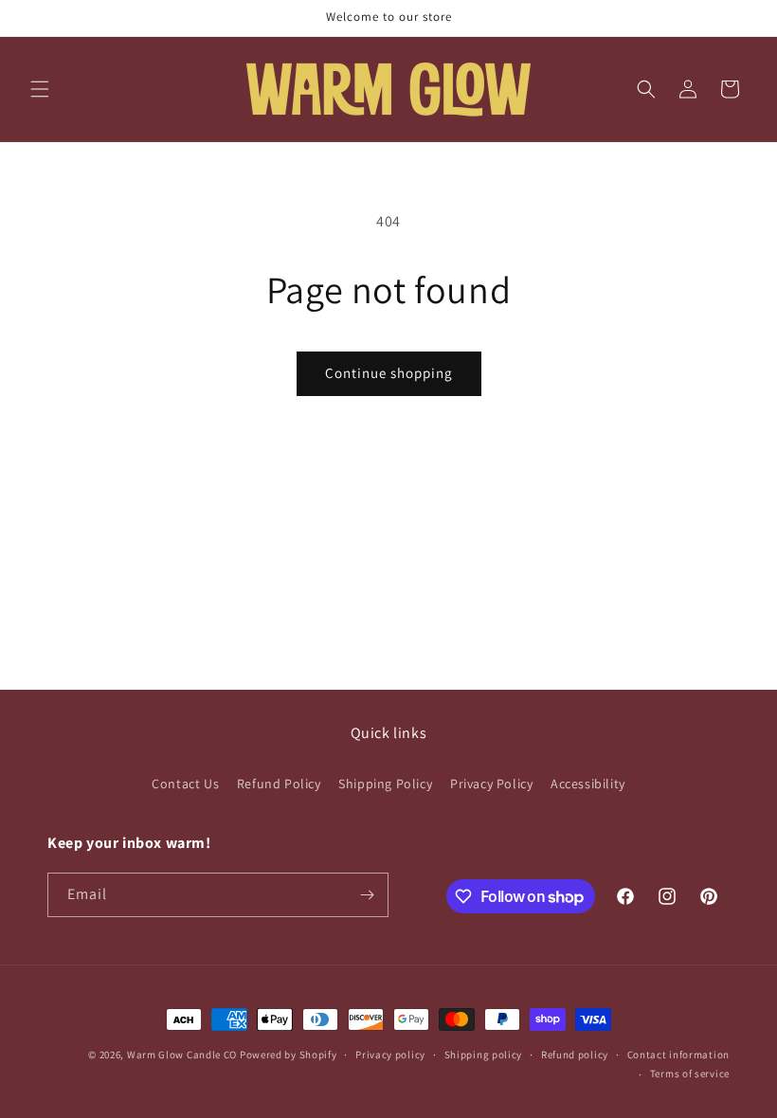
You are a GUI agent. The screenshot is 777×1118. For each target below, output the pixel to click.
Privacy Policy (491, 783)
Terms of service (690, 1073)
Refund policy (574, 1054)
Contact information (678, 1054)
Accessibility (588, 783)
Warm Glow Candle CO (182, 1054)
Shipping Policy (385, 783)
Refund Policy (279, 783)
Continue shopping (389, 373)
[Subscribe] (367, 895)
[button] (40, 89)
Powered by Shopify (288, 1054)
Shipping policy (483, 1054)
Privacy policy (390, 1054)
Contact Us (185, 783)
